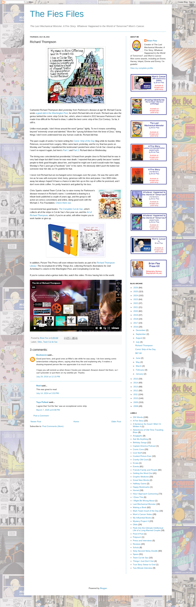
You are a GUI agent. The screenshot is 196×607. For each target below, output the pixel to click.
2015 (136, 379)
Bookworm (41, 355)
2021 (136, 307)
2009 (136, 402)
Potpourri (137, 537)
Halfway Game (139, 483)
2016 (136, 327)
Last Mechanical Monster (144, 504)
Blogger (103, 588)
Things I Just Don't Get (143, 561)
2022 (136, 303)
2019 (136, 315)
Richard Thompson (144, 345)
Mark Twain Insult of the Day (146, 511)
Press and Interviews (142, 540)
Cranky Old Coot (140, 459)
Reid (38, 385)
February (140, 370)
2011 (135, 394)
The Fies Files (57, 14)
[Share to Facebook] (73, 338)
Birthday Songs (140, 442)
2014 (136, 382)
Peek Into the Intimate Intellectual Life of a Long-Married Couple (148, 529)
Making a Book (139, 507)
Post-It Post (138, 534)
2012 (136, 390)
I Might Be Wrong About (143, 500)
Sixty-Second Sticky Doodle (145, 551)
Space (136, 554)
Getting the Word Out (142, 473)
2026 (136, 287)
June (138, 358)
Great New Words (141, 480)
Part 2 (76, 150)
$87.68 (138, 353)
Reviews (136, 544)
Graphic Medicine (141, 476)
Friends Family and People (145, 470)
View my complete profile (141, 68)
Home (76, 421)
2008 (136, 406)
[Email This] (65, 338)
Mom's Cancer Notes (142, 514)
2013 (136, 386)
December (141, 330)
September (141, 334)
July (138, 342)
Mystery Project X (141, 521)
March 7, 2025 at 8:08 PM (48, 410)
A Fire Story (138, 421)
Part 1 (66, 150)
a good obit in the (52, 113)
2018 (136, 319)
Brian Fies (44, 338)
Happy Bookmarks (141, 487)
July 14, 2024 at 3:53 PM (47, 393)
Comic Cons (138, 449)
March (139, 366)
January (140, 374)
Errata (135, 463)
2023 (136, 299)
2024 (136, 295)
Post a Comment (41, 415)
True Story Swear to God (144, 564)
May (138, 362)
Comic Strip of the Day (84, 141)
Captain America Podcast (144, 446)
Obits (40, 342)
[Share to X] (70, 338)
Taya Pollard (42, 402)
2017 (136, 323)
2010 (136, 398)
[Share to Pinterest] (76, 338)
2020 (136, 311)
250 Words (138, 417)
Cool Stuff (137, 453)
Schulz (136, 547)
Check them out (63, 203)
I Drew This (138, 497)
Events (136, 466)
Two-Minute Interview (142, 568)
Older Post (116, 421)
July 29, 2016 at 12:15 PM (48, 376)
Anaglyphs (137, 436)
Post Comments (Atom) (53, 426)
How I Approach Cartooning (145, 494)
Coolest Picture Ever (142, 456)
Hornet (136, 490)
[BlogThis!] (68, 338)
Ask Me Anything (140, 439)
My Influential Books (142, 518)
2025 (136, 291)
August (139, 338)
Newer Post (36, 421)
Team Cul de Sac (50, 342)
